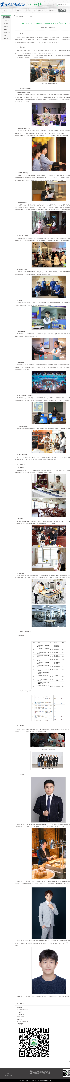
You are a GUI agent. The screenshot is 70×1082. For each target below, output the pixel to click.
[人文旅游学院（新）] (21, 6)
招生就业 (51, 11)
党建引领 (28, 11)
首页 (5, 11)
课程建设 (6, 23)
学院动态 (40, 11)
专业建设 (63, 11)
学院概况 (17, 11)
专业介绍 (6, 17)
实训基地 (6, 20)
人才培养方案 (6, 32)
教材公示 (6, 35)
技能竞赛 (6, 26)
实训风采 (6, 29)
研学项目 (6, 38)
